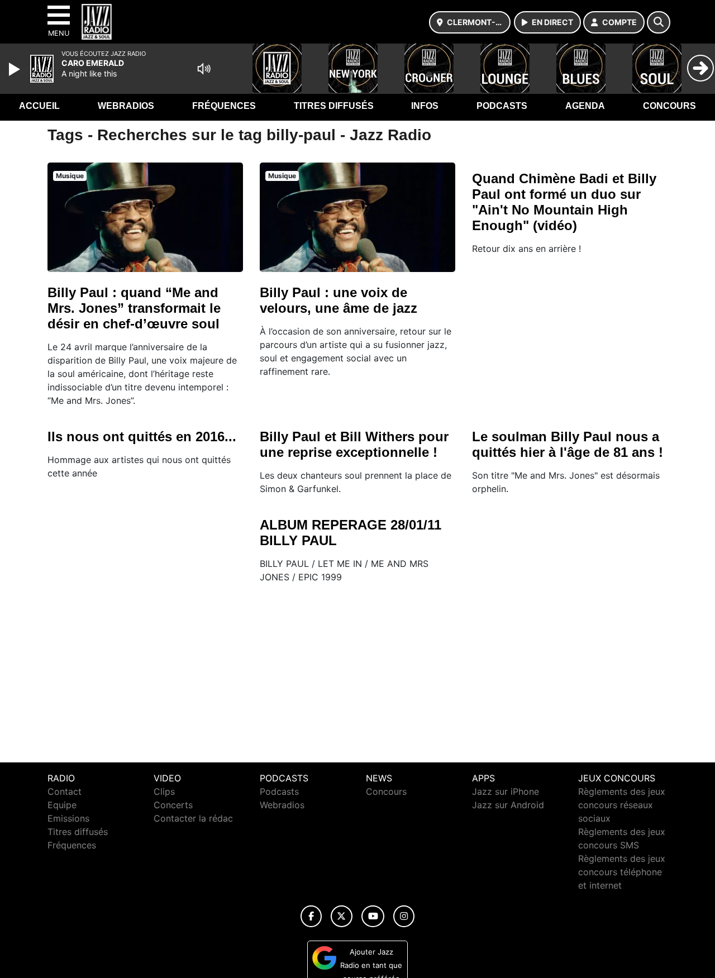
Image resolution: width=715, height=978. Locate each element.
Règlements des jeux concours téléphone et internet (621, 872)
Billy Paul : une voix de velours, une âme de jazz (338, 300)
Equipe (62, 804)
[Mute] (204, 68)
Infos (424, 106)
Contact (64, 791)
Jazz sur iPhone (505, 791)
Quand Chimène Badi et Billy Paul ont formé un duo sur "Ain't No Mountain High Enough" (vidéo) (564, 202)
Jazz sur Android (508, 804)
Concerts (173, 804)
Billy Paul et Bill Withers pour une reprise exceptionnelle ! (354, 444)
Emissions (68, 818)
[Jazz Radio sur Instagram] (403, 916)
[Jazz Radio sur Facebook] (311, 916)
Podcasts (501, 106)
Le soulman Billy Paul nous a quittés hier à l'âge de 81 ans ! (567, 444)
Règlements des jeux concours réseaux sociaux (621, 805)
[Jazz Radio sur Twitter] (341, 916)
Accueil (39, 106)
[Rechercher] (658, 22)
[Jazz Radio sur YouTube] (372, 916)
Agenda (585, 106)
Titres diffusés (334, 106)
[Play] (15, 69)
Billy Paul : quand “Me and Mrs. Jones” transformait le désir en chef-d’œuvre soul (134, 308)
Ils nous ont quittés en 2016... (141, 436)
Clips (164, 791)
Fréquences (224, 106)
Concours (669, 106)
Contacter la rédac (193, 818)
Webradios (126, 106)
